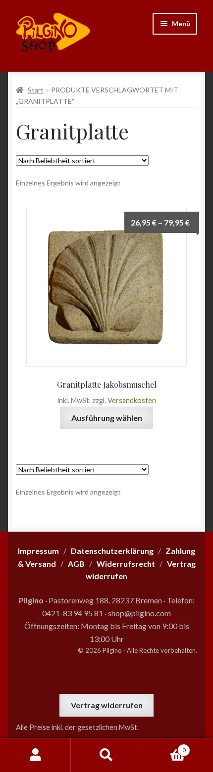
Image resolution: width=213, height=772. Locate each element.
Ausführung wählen (106, 417)
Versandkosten (131, 400)
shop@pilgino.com (139, 613)
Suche (106, 755)
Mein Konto (35, 755)
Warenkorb (164, 747)
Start (36, 90)
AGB (76, 563)
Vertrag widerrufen (107, 705)
